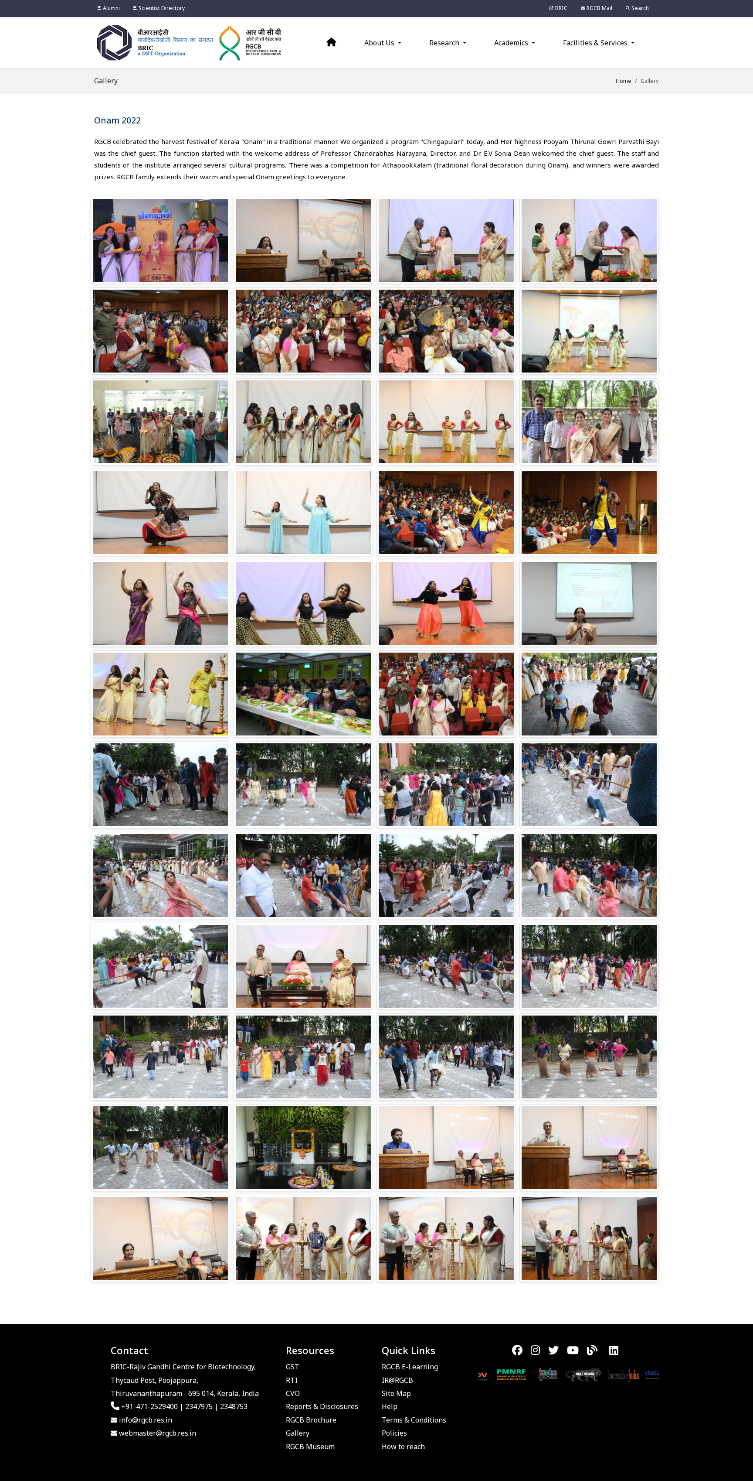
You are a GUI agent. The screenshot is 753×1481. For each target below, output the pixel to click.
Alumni (111, 8)
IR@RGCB (397, 1380)
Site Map (396, 1393)
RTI (292, 1380)
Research (445, 43)
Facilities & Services (596, 43)
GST (292, 1367)
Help (389, 1406)
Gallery (297, 1433)
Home (623, 81)
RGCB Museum (310, 1446)
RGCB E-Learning (410, 1367)
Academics (512, 43)
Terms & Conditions (414, 1420)
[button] (160, 240)
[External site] (492, 1374)
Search (640, 8)
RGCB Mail (599, 8)
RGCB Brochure (311, 1420)
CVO (293, 1393)
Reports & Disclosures (322, 1406)
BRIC (561, 8)
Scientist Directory (162, 8)
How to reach (403, 1446)
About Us (380, 43)
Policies (394, 1433)
